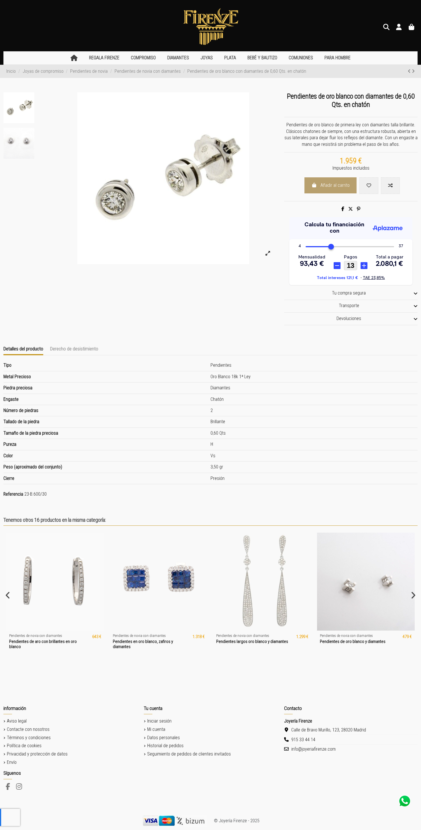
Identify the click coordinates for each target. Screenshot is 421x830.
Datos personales (163, 737)
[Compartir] (342, 209)
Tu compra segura (349, 293)
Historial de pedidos (165, 745)
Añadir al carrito (335, 185)
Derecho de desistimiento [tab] (74, 349)
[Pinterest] (358, 209)
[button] (104, 58)
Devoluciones (349, 318)
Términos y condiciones (29, 737)
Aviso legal (17, 721)
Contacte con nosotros (28, 729)
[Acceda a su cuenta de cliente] (399, 27)
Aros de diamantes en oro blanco (58, 641)
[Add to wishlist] (368, 185)
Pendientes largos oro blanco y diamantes (273, 641)
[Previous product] (410, 71)
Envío (12, 762)
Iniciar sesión (159, 721)
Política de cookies (24, 745)
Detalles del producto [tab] (23, 349)
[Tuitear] (350, 209)
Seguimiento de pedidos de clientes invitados (189, 754)
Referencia (13, 494)
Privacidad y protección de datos (37, 754)
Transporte (349, 305)
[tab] (351, 293)
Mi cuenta (156, 729)
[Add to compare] (390, 185)
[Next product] (413, 71)
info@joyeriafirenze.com (313, 749)
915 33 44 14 (303, 739)
